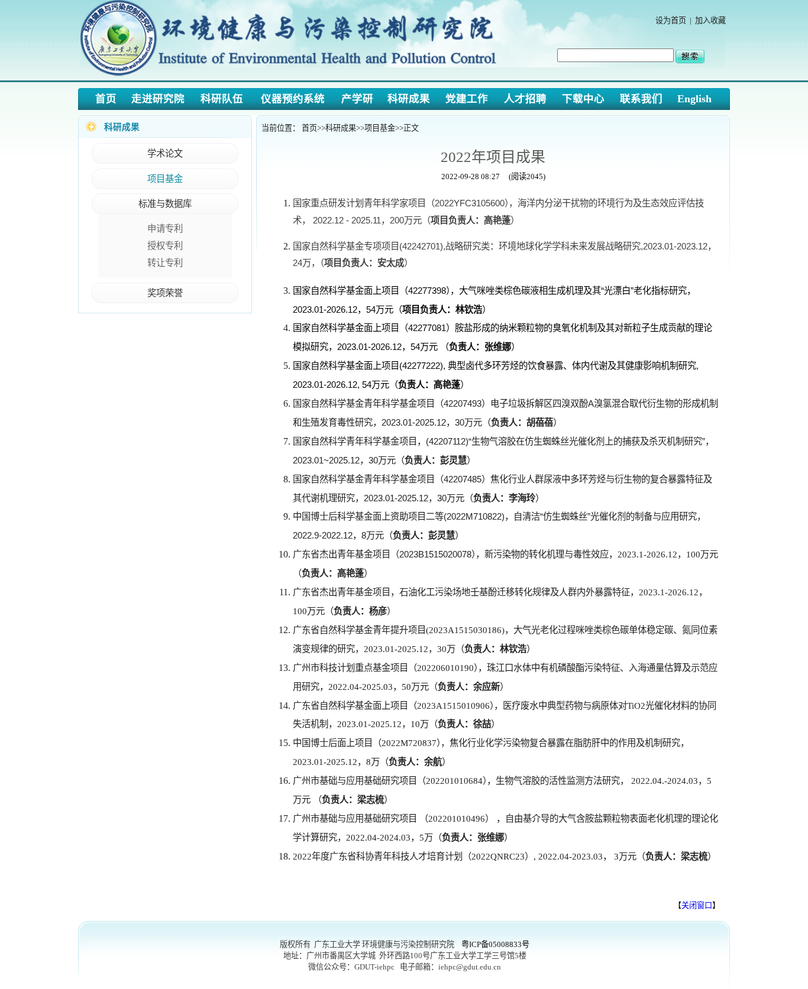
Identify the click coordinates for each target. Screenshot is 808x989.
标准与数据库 (165, 204)
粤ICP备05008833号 (495, 944)
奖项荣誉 (165, 293)
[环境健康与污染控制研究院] (291, 77)
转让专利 (165, 263)
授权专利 (165, 246)
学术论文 (165, 153)
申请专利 (165, 228)
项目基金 (165, 179)
